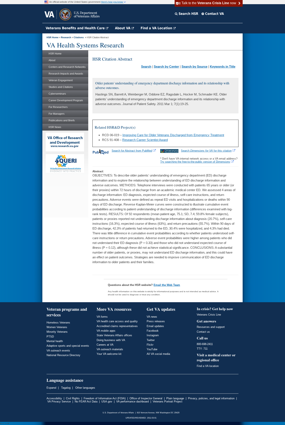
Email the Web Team (167, 285)
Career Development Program (66, 100)
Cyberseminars (57, 93)
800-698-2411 (205, 344)
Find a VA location (208, 366)
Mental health (55, 341)
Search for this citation (206, 150)
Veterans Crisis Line (209, 314)
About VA (123, 28)
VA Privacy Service (59, 401)
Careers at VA (105, 344)
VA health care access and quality (117, 321)
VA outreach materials (110, 349)
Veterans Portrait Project (167, 401)
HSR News (55, 127)
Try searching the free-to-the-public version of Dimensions (195, 161)
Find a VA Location (157, 28)
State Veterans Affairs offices (114, 335)
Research (66, 37)
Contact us (203, 331)
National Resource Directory (63, 355)
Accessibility (54, 398)
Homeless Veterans (58, 322)
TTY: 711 (202, 348)
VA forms (102, 316)
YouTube (152, 349)
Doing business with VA (111, 340)
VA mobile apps (106, 330)
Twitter (151, 340)
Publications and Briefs (62, 120)
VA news (152, 316)
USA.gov (106, 401)
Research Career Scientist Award (145, 140)
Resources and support (211, 327)
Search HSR (188, 14)
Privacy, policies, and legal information (211, 398)
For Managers (56, 113)
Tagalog (65, 387)
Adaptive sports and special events (68, 345)
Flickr (150, 344)
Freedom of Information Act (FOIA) (105, 398)
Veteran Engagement (61, 80)
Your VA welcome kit (109, 353)
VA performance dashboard (132, 401)
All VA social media (158, 353)
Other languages (84, 387)
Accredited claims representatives (117, 326)
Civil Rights (73, 398)
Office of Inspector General (146, 398)
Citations (79, 37)
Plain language (175, 398)
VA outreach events (58, 350)
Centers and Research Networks (67, 67)
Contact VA (214, 14)
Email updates (155, 326)
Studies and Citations (61, 87)
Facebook (153, 330)
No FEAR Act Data (86, 401)
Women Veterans (57, 327)
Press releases (156, 321)
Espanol (51, 387)
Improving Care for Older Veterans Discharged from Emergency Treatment (173, 135)
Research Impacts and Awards (66, 73)
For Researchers (58, 107)
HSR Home (52, 37)
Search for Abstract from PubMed (132, 150)
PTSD (50, 336)
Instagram (153, 335)
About (52, 60)
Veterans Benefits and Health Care (76, 28)
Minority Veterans (57, 331)
